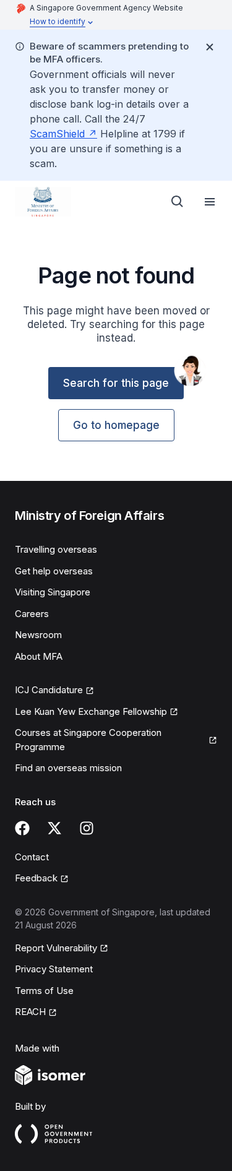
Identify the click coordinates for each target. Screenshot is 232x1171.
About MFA (38, 656)
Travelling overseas (56, 549)
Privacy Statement (54, 969)
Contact (32, 857)
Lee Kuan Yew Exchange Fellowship (91, 711)
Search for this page (116, 383)
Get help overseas (54, 571)
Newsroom (38, 635)
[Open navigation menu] (210, 202)
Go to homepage (116, 425)
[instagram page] (86, 828)
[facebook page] (22, 828)
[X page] (54, 828)
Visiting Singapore (52, 592)
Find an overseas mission (68, 768)
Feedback (36, 878)
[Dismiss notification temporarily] (210, 47)
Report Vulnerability (56, 948)
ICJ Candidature (49, 690)
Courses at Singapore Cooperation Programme (88, 740)
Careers (32, 614)
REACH (30, 1012)
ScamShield (57, 133)
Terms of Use (44, 990)
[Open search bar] (177, 202)
